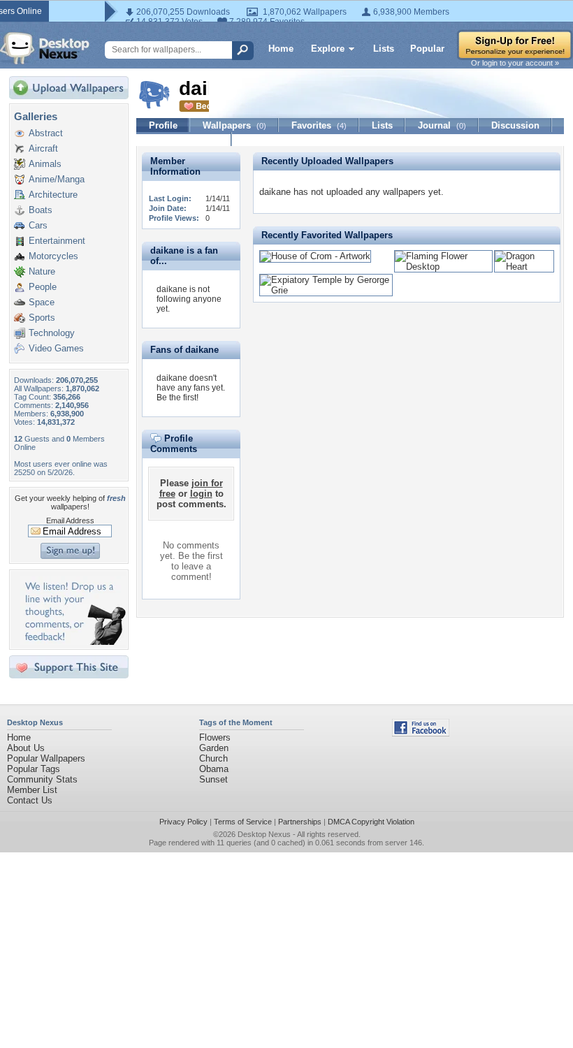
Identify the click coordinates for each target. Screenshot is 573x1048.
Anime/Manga (57, 179)
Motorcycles (53, 256)
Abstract (46, 133)
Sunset (213, 779)
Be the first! (177, 397)
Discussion (515, 125)
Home (280, 48)
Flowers (215, 737)
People (43, 287)
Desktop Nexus (264, 834)
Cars (38, 225)
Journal (442, 125)
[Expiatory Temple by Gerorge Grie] (326, 290)
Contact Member (184, 139)
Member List (32, 790)
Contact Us (29, 800)
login (201, 493)
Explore (327, 48)
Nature (42, 271)
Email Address (70, 520)
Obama (214, 769)
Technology (52, 333)
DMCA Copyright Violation (371, 821)
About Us (26, 748)
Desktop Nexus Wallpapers (44, 48)
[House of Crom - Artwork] (315, 256)
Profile (163, 125)
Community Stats (42, 779)
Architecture (53, 194)
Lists (383, 48)
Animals (45, 164)
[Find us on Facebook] (420, 733)
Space (42, 302)
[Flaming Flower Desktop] (443, 266)
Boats (40, 210)
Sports (42, 317)
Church (213, 758)
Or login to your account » (515, 63)
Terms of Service (243, 821)
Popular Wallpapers (46, 758)
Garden (214, 748)
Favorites (319, 125)
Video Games (56, 348)
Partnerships (299, 821)
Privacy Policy (183, 821)
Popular (427, 48)
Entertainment (57, 240)
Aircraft (43, 148)
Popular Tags (33, 769)
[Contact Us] (73, 641)
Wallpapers (234, 125)
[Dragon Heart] (524, 266)
